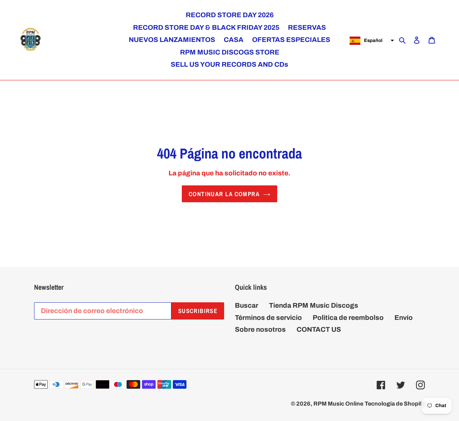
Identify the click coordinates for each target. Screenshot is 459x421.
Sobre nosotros (260, 329)
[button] (371, 40)
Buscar (246, 305)
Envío (403, 317)
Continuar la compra (224, 194)
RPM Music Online (338, 404)
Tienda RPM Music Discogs (313, 305)
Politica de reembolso (348, 317)
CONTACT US (319, 329)
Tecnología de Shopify (395, 404)
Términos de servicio (268, 317)
